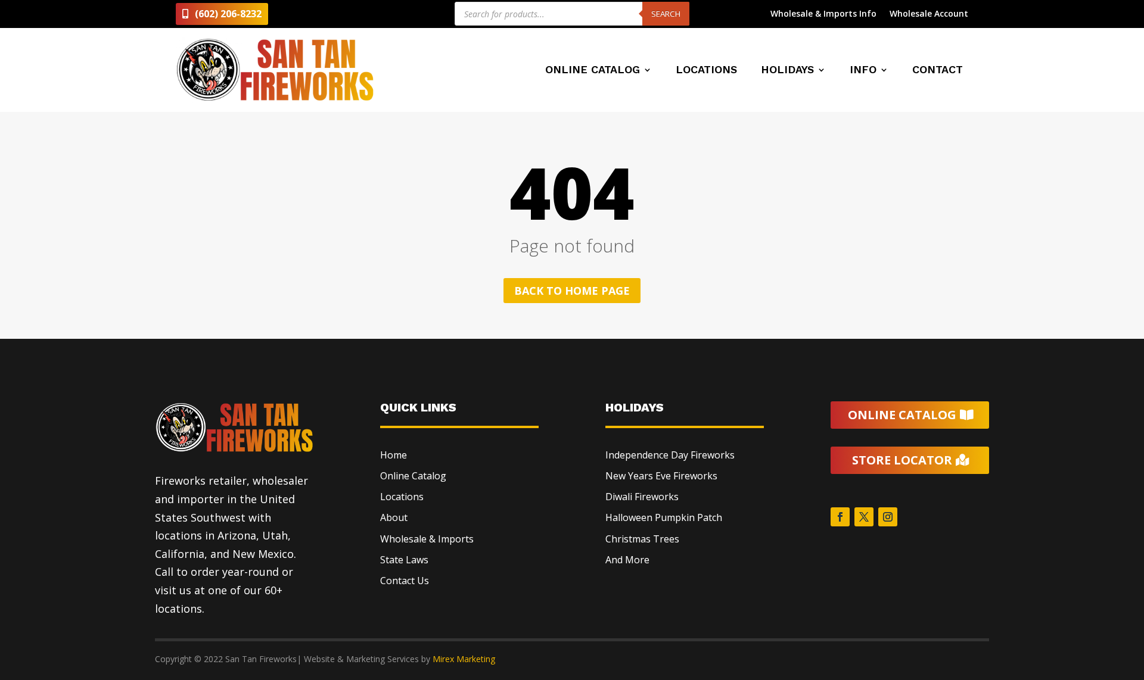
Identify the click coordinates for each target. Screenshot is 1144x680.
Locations (706, 70)
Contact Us (404, 580)
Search (665, 13)
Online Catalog (592, 70)
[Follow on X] (863, 516)
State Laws (404, 559)
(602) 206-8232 (228, 13)
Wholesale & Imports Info (823, 14)
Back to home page (572, 290)
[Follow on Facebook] (840, 516)
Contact (937, 70)
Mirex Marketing (464, 659)
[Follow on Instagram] (887, 516)
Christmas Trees (642, 538)
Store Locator (902, 460)
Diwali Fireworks (642, 496)
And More (627, 559)
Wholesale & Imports (427, 538)
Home (393, 454)
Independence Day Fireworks (670, 454)
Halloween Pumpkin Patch (663, 517)
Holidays (787, 70)
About (394, 517)
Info (863, 70)
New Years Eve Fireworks (661, 475)
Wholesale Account (929, 14)
